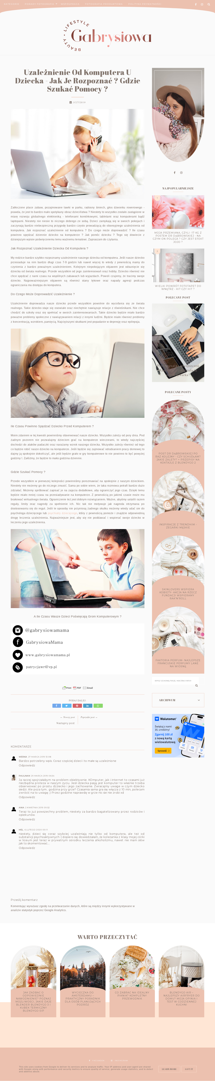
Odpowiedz (27, 765)
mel (21, 829)
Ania (21, 807)
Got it (189, 1069)
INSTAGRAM (121, 1060)
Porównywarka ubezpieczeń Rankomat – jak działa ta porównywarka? (178, 370)
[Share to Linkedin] (88, 705)
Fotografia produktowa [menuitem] (104, 4)
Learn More (169, 1069)
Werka (23, 756)
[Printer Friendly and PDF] (77, 689)
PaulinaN (24, 775)
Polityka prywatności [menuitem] (144, 4)
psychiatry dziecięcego (62, 513)
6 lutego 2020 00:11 (36, 829)
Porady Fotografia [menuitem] (39, 4)
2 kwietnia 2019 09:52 (37, 807)
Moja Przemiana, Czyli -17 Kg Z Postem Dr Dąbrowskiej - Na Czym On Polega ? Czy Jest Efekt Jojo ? (178, 237)
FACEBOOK (98, 1060)
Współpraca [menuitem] (70, 4)
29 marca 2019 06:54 (43, 775)
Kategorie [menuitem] (11, 4)
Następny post (65, 723)
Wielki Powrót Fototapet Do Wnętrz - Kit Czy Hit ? (178, 288)
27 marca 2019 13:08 (39, 756)
